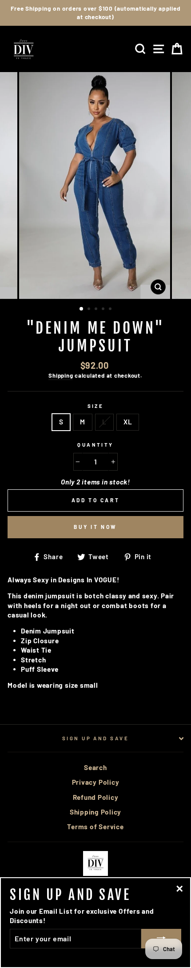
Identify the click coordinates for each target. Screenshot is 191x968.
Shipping (60, 375)
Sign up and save (95, 738)
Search (95, 767)
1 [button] (82, 309)
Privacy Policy (95, 782)
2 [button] (90, 309)
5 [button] (111, 309)
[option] (95, 12)
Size (96, 406)
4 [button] (104, 309)
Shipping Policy (95, 812)
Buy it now (95, 527)
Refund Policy (96, 797)
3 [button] (97, 309)
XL (127, 422)
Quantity (95, 445)
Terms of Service (95, 827)
